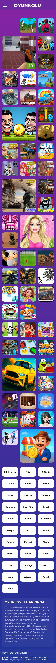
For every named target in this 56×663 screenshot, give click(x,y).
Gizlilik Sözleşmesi (39, 657)
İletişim (5, 659)
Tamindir (44, 659)
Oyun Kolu (28, 5)
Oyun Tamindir (32, 659)
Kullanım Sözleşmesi (20, 657)
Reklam (5, 657)
